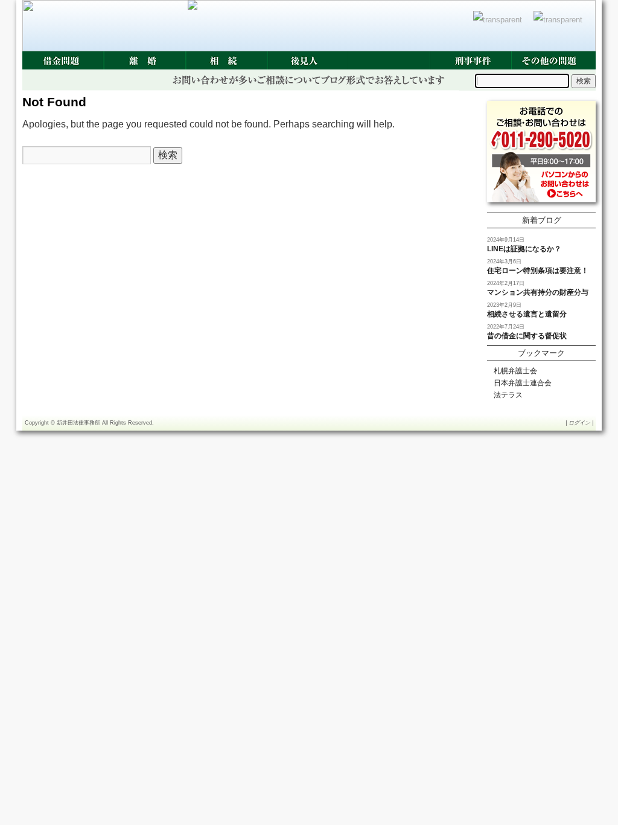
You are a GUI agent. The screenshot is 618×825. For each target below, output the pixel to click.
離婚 (144, 60)
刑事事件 (470, 60)
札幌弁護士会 (515, 370)
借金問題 (63, 60)
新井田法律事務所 (78, 423)
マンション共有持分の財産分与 (537, 292)
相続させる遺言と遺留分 (527, 314)
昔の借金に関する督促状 (527, 336)
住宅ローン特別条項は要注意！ (537, 270)
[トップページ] (500, 26)
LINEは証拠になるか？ (524, 249)
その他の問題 (552, 60)
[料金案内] (561, 26)
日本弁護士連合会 (523, 383)
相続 (226, 60)
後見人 (307, 60)
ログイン (579, 423)
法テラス (508, 395)
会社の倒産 (389, 60)
